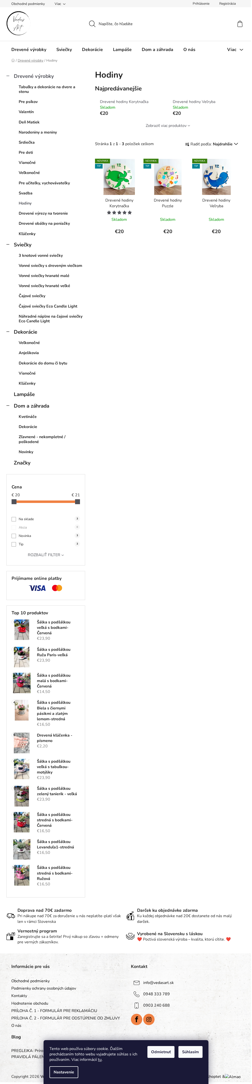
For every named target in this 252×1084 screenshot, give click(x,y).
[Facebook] (136, 1019)
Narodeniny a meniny (38, 132)
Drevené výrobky (34, 76)
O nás (16, 1025)
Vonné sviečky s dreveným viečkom (50, 265)
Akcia (48, 527)
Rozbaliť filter (44, 555)
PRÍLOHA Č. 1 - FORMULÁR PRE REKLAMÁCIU (54, 1011)
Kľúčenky (27, 234)
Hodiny (25, 203)
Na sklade (48, 519)
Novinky (26, 452)
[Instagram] (149, 1019)
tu (100, 1059)
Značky (22, 462)
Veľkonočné (29, 172)
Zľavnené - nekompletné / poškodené (42, 439)
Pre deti (26, 152)
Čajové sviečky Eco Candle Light (48, 306)
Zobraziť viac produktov (166, 125)
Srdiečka (27, 142)
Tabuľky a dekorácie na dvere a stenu (47, 89)
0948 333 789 (156, 994)
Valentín (26, 112)
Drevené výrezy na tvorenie (43, 213)
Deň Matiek (29, 122)
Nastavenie (64, 1072)
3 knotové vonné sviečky (41, 255)
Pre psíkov (28, 101)
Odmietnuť (161, 1052)
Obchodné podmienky (28, 3)
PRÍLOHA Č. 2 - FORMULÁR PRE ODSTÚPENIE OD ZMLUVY (65, 1018)
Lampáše (24, 394)
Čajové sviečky (32, 296)
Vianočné (27, 162)
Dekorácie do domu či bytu (43, 363)
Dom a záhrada (31, 405)
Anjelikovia (29, 353)
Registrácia (227, 3)
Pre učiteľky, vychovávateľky (44, 183)
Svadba (25, 193)
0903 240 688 (156, 1005)
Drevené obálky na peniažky (44, 223)
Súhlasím (190, 1052)
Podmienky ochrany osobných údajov (43, 988)
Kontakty (19, 995)
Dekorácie (25, 331)
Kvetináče (28, 416)
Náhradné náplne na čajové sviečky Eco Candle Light (50, 319)
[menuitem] (28, 49)
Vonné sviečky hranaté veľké (44, 286)
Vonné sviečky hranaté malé (44, 275)
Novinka (48, 535)
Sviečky (23, 244)
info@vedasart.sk (158, 982)
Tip (48, 544)
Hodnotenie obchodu (29, 1003)
